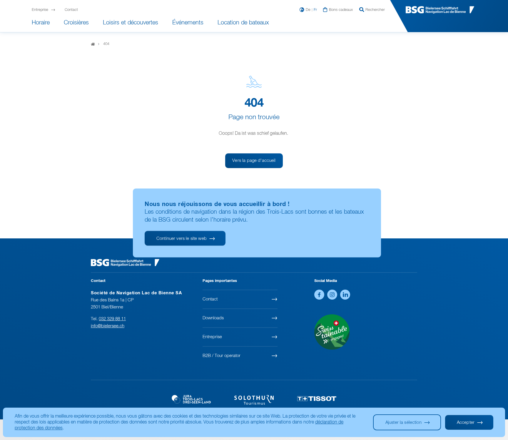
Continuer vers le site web (181, 238)
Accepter (465, 422)
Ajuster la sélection (403, 422)
